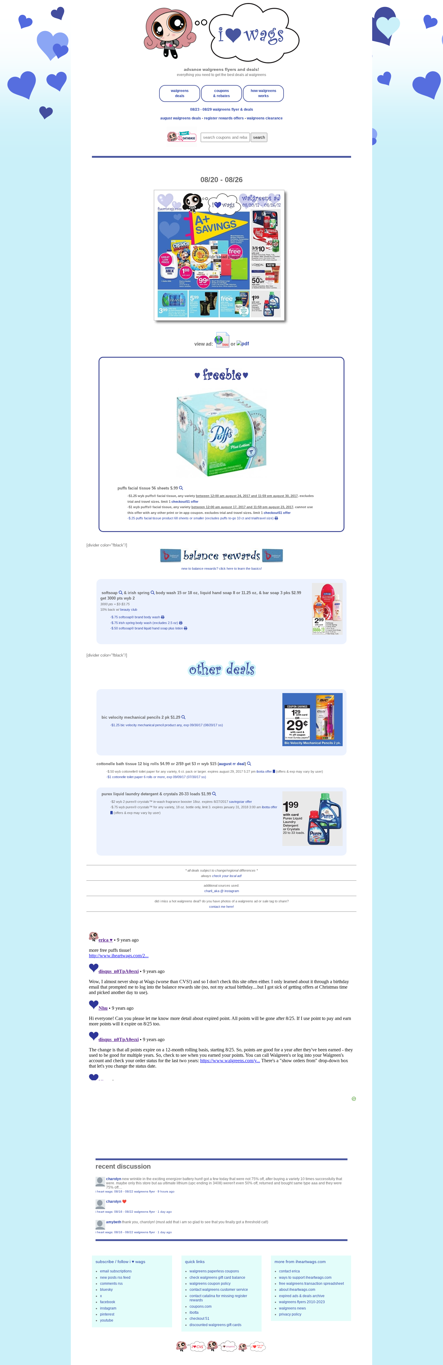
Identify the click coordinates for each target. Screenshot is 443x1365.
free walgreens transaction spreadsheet (311, 1283)
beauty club (128, 609)
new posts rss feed (115, 1277)
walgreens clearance (265, 118)
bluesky (106, 1289)
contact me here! (221, 906)
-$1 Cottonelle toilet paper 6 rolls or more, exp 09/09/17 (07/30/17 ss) (156, 777)
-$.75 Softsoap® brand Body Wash (135, 617)
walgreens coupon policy (210, 1283)
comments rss (111, 1283)
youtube (106, 1320)
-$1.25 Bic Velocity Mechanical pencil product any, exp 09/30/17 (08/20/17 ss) (167, 725)
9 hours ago (166, 1191)
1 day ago (165, 1211)
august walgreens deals (181, 118)
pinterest (107, 1314)
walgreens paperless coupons (214, 1271)
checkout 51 (199, 1318)
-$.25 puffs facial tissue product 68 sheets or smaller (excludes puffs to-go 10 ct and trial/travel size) (201, 518)
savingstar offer (240, 801)
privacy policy (290, 1314)
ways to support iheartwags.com (305, 1277)
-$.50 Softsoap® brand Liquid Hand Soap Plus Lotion (147, 628)
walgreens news (292, 1308)
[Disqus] (221, 1005)
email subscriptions (116, 1271)
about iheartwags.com (297, 1289)
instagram (108, 1308)
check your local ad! (227, 876)
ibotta (194, 1312)
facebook (107, 1302)
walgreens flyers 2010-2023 (302, 1302)
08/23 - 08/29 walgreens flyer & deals (221, 109)
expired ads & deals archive (302, 1296)
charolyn (113, 1179)
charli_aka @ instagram (221, 891)
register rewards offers (224, 118)
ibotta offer (264, 771)
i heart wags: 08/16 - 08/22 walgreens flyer (125, 1191)
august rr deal (232, 764)
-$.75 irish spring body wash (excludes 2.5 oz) (144, 623)
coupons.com (201, 1306)
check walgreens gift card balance (217, 1277)
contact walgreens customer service (219, 1289)
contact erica (289, 1271)
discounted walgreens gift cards (215, 1325)
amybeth (113, 1222)
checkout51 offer (184, 501)
